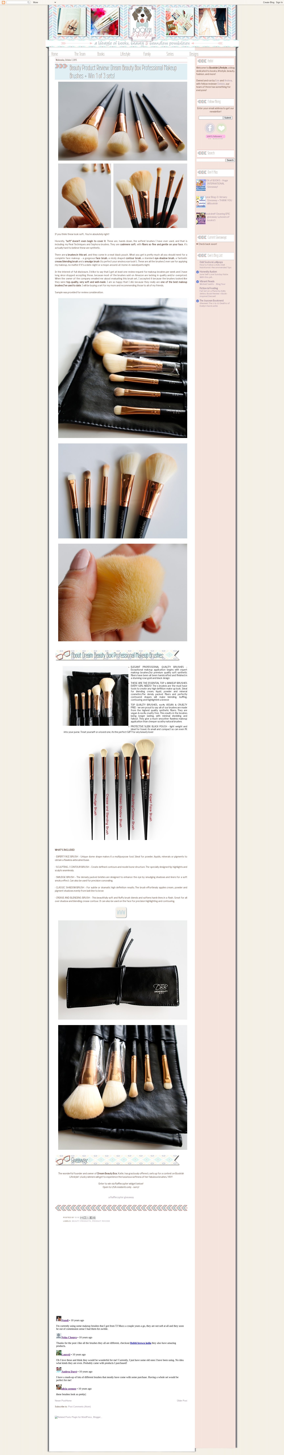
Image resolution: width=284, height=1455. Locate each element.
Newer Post (60, 1400)
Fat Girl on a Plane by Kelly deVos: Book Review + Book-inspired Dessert (214, 293)
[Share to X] (88, 1217)
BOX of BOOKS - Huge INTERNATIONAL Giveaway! (216, 183)
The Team (79, 54)
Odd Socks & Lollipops (211, 262)
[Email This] (81, 1217)
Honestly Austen (208, 272)
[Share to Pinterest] (94, 1217)
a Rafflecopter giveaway (121, 1197)
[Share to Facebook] (91, 1217)
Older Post (182, 1400)
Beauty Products (81, 1221)
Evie (217, 81)
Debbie (221, 84)
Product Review (101, 1221)
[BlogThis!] (84, 1217)
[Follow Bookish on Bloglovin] (215, 138)
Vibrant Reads (207, 281)
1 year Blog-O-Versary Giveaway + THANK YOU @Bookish (218, 200)
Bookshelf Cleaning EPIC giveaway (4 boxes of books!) (217, 217)
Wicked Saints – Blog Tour (212, 284)
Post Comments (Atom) (79, 1406)
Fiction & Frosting (209, 288)
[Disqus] (121, 1271)
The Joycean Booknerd (212, 301)
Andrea (228, 81)
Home (54, 54)
